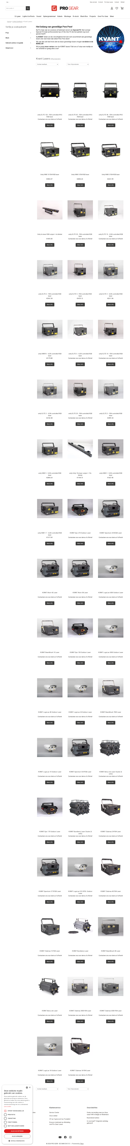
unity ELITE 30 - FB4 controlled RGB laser (80, 235)
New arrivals (93, 2)
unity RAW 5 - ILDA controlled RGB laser (49, 474)
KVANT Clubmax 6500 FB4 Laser (111, 1011)
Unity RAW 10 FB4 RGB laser (49, 174)
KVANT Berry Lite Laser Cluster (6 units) (110, 773)
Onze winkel (53, 1116)
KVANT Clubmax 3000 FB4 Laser (80, 1011)
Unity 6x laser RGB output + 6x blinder (49, 234)
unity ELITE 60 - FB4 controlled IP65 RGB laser (80, 116)
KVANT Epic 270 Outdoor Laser (80, 533)
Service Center (54, 1112)
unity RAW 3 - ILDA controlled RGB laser (110, 474)
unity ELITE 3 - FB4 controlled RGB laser (110, 414)
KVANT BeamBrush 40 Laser (110, 951)
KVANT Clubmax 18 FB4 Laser (80, 1070)
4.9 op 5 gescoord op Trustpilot (59, 1119)
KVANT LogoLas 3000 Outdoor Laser (110, 652)
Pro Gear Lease (108, 2)
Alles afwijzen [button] (17, 1136)
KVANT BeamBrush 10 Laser (49, 652)
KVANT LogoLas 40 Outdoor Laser (49, 712)
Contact (117, 2)
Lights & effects (28, 16)
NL (7, 2)
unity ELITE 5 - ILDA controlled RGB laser (80, 355)
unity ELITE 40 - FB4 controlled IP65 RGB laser (111, 116)
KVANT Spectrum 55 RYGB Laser (80, 772)
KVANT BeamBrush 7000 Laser (110, 712)
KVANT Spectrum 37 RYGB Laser (50, 891)
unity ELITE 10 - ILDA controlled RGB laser (111, 235)
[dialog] (17, 1114)
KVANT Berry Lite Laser (50, 1011)
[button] (17, 1141)
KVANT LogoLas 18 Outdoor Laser (49, 1070)
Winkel (122, 2)
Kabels (59, 16)
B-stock (101, 2)
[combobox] (27, 1088)
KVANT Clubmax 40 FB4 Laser (111, 891)
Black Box (84, 16)
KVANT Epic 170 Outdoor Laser (49, 831)
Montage (67, 16)
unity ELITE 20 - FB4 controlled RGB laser (80, 414)
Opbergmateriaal (49, 16)
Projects (93, 16)
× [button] (29, 1087)
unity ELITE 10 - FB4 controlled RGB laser (111, 355)
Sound (38, 16)
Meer (112, 16)
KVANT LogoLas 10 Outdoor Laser (49, 772)
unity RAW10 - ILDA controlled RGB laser (49, 355)
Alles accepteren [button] (17, 1131)
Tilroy (81, 1143)
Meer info (50, 125)
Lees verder (7, 1106)
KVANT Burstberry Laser (80, 951)
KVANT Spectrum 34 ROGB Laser (111, 533)
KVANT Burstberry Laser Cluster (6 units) (80, 833)
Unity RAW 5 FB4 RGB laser (80, 174)
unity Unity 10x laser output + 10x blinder (80, 474)
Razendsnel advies (93, 1118)
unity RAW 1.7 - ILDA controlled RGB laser (50, 534)
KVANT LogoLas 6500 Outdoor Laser (110, 593)
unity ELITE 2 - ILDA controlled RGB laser (50, 414)
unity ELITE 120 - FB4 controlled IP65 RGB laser (49, 116)
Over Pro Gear (103, 16)
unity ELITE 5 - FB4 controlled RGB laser (80, 295)
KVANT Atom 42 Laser (49, 593)
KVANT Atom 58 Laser (80, 593)
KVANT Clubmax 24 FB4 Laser (111, 831)
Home (9, 21)
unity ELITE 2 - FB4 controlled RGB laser (49, 295)
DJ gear (18, 16)
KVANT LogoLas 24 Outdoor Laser (80, 712)
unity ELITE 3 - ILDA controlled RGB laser (110, 295)
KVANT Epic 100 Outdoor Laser (80, 652)
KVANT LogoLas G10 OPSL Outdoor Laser (80, 892)
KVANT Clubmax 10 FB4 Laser (50, 951)
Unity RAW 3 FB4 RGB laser (111, 174)
